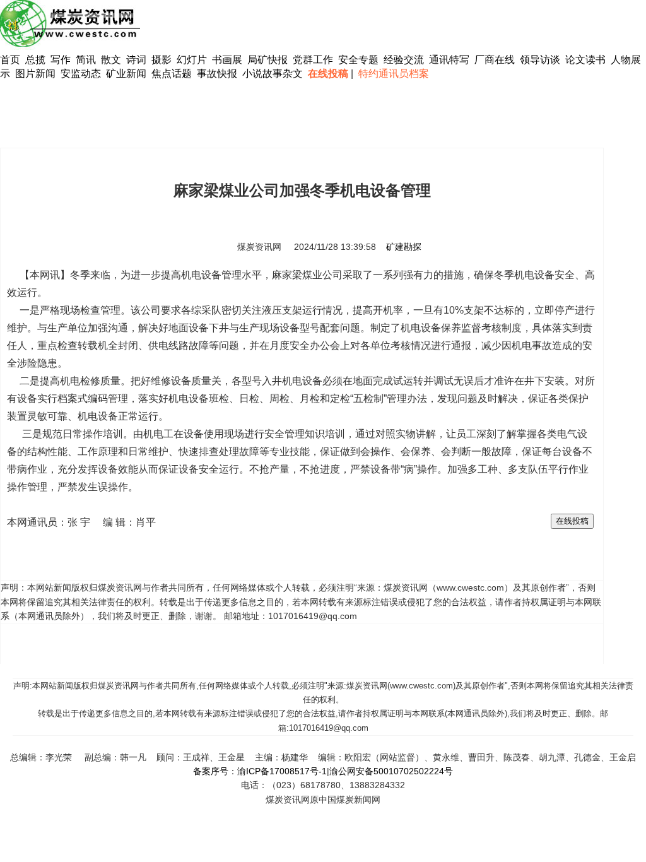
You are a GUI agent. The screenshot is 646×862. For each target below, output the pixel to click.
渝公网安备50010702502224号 (391, 771)
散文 (112, 59)
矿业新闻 (126, 73)
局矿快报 (267, 59)
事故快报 (217, 73)
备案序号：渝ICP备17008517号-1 (260, 771)
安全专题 (358, 59)
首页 (10, 59)
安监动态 (81, 73)
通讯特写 (449, 59)
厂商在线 (494, 59)
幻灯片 (192, 59)
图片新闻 (35, 73)
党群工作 (313, 59)
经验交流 (404, 59)
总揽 (35, 59)
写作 (60, 59)
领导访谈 (540, 59)
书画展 (227, 59)
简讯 (86, 59)
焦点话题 (171, 73)
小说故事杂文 (272, 73)
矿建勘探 (403, 247)
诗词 (137, 59)
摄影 (162, 59)
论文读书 (585, 59)
